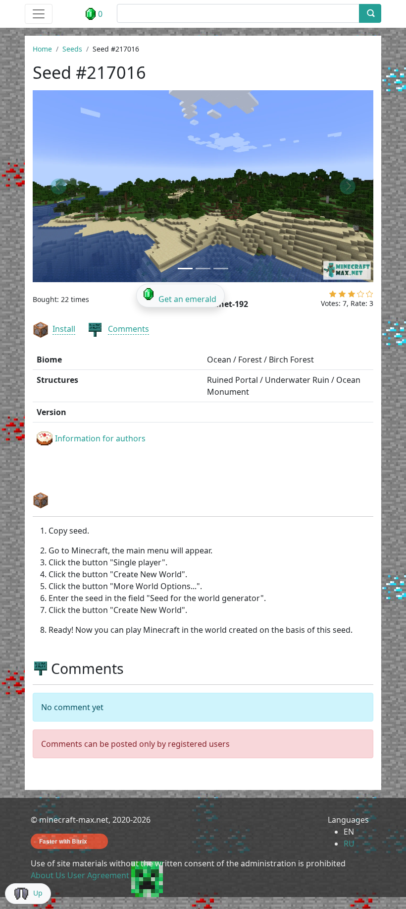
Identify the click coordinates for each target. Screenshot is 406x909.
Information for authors (100, 438)
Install (63, 328)
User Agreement (98, 875)
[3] (351, 296)
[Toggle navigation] (38, 14)
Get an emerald (187, 299)
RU (349, 843)
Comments (128, 328)
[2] (342, 296)
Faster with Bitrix (63, 841)
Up (38, 893)
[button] (58, 186)
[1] (333, 296)
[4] (360, 296)
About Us (48, 875)
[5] (369, 296)
